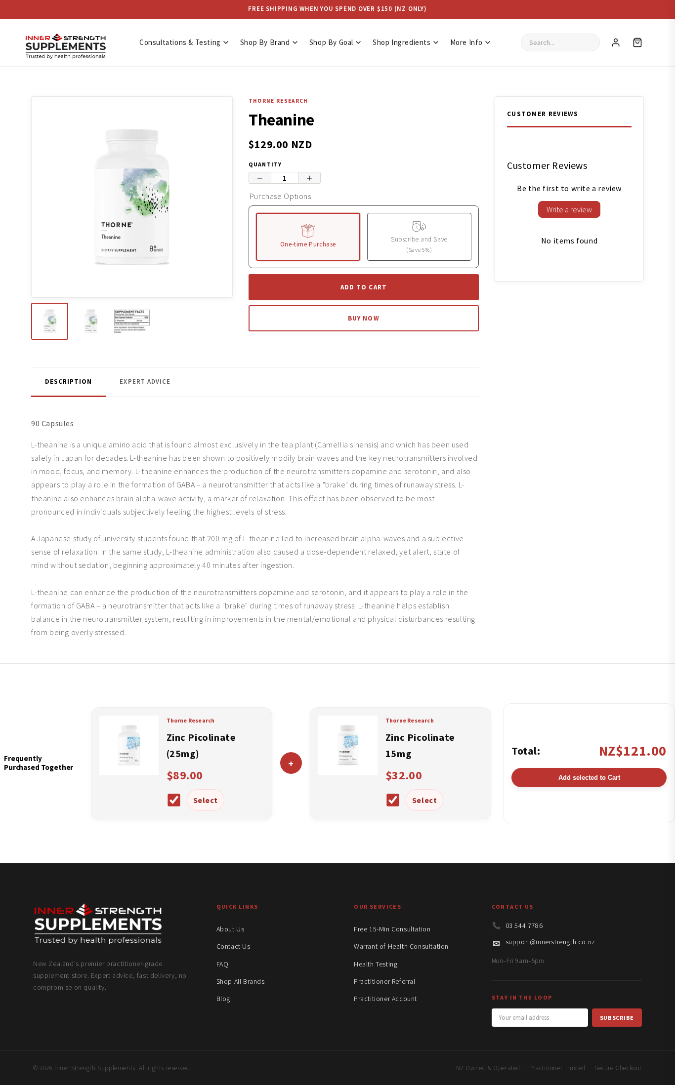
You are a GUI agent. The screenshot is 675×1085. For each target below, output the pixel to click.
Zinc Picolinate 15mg (420, 745)
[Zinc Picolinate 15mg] (348, 772)
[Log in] (616, 42)
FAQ (222, 964)
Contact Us (233, 946)
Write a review (569, 209)
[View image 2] (90, 321)
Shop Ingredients (402, 42)
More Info (466, 42)
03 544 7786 (524, 925)
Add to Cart (363, 287)
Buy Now (363, 318)
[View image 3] (131, 321)
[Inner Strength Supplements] (65, 42)
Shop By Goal (331, 42)
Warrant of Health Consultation (401, 946)
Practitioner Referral (385, 981)
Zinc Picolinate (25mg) (201, 745)
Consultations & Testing (180, 42)
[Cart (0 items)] (637, 42)
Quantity (265, 164)
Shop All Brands (240, 981)
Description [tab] (68, 381)
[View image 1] (49, 321)
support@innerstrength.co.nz (550, 941)
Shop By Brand (265, 42)
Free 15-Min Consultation (392, 928)
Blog (223, 998)
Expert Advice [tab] (145, 381)
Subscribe (617, 1017)
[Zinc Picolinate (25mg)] (129, 772)
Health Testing (375, 964)
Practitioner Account (385, 998)
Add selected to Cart (589, 777)
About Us (230, 928)
